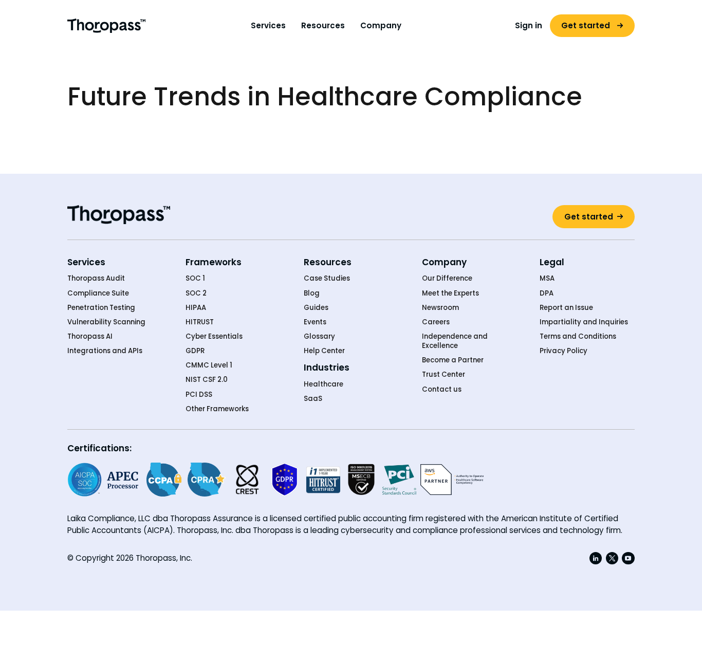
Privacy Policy (563, 351)
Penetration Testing (101, 308)
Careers (436, 322)
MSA (547, 278)
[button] (268, 26)
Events (315, 322)
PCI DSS (199, 394)
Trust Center (443, 374)
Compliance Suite (98, 293)
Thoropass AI (90, 336)
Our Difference (447, 278)
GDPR (195, 351)
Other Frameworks (217, 409)
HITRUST (200, 322)
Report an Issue (566, 308)
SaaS (313, 398)
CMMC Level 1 (209, 365)
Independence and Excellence (455, 341)
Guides (316, 308)
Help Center (324, 351)
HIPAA (196, 308)
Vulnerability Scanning (106, 322)
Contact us (441, 389)
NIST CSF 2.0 (207, 379)
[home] (106, 25)
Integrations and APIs (104, 351)
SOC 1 (195, 278)
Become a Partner (453, 360)
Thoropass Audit (96, 278)
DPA (546, 293)
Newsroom (440, 308)
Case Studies (327, 278)
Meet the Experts (450, 293)
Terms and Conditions (578, 336)
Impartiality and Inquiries (584, 322)
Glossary (319, 336)
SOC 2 (196, 293)
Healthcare (323, 384)
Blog (312, 293)
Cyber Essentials (214, 336)
